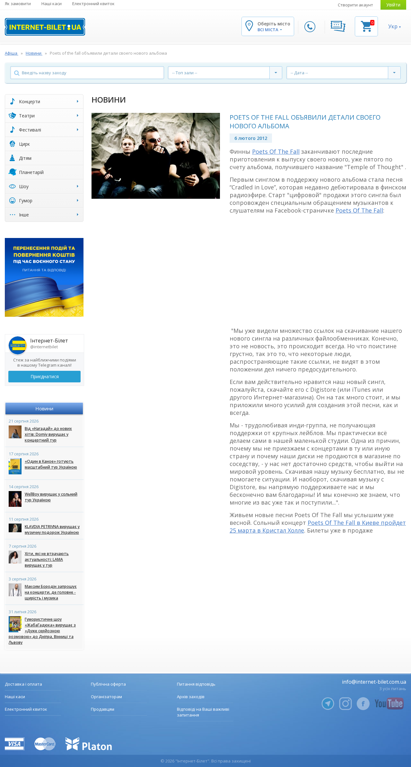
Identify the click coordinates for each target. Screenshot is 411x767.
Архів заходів (191, 696)
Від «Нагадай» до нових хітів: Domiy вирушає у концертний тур (48, 434)
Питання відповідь (196, 684)
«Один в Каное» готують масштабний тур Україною (51, 464)
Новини (44, 408)
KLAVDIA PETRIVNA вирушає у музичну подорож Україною (52, 529)
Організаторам (106, 696)
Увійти (393, 5)
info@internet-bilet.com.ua (374, 681)
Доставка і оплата (23, 684)
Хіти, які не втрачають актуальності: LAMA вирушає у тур (47, 559)
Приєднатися (45, 376)
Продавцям (102, 709)
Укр (393, 26)
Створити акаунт (355, 5)
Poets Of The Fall (276, 151)
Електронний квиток (93, 3)
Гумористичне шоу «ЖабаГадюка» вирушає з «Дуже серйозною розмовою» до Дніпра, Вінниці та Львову (42, 630)
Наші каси (51, 3)
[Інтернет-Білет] (45, 27)
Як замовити (18, 3)
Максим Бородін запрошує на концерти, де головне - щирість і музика (51, 592)
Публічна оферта (108, 684)
